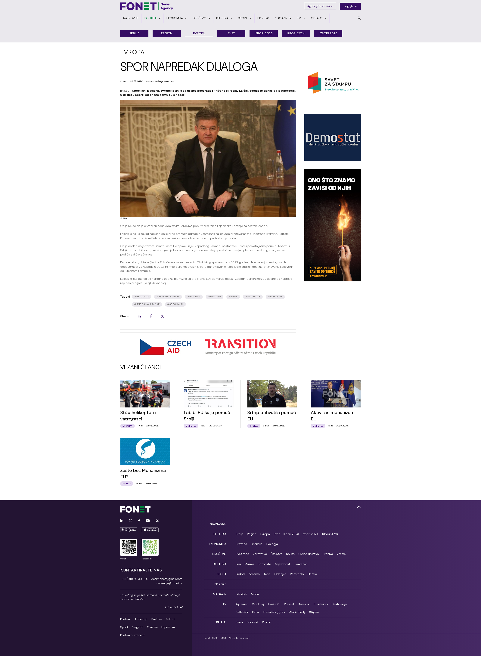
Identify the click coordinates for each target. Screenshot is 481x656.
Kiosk (255, 612)
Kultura (170, 619)
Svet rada (242, 554)
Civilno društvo (308, 554)
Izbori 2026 (328, 33)
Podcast (252, 622)
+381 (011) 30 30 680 (134, 579)
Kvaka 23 (274, 604)
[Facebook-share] (151, 316)
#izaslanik (275, 296)
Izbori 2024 (296, 33)
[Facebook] (139, 520)
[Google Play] (128, 529)
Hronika (328, 554)
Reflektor (242, 612)
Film (238, 564)
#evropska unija (168, 296)
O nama (152, 627)
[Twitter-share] (162, 316)
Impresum (168, 627)
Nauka (290, 554)
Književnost (282, 564)
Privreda (241, 544)
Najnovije (218, 524)
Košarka (254, 574)
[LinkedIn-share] (139, 316)
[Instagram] (130, 520)
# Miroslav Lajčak (147, 304)
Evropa (199, 33)
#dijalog (214, 296)
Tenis (267, 574)
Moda (255, 594)
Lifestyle (241, 594)
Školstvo (276, 554)
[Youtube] (148, 520)
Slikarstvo (300, 564)
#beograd (141, 296)
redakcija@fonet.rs (169, 583)
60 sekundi (320, 604)
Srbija (134, 33)
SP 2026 (220, 584)
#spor (233, 296)
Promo (266, 622)
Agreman (242, 604)
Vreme (341, 554)
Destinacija (339, 604)
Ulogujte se (350, 6)
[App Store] (150, 529)
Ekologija (272, 544)
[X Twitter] (157, 520)
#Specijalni (175, 304)
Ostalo (312, 574)
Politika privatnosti (132, 635)
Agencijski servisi (318, 6)
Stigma (314, 612)
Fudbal (240, 574)
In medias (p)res (274, 612)
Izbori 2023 (264, 33)
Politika (125, 619)
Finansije (256, 544)
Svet (231, 33)
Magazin (137, 627)
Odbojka (280, 574)
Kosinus (304, 604)
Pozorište (264, 564)
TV (224, 604)
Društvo (156, 619)
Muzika (249, 564)
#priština (193, 296)
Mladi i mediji (297, 612)
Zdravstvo (260, 554)
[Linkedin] (121, 520)
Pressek (289, 604)
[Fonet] (146, 6)
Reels (239, 622)
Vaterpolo (297, 574)
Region (166, 33)
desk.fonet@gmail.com (166, 579)
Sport (124, 627)
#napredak (252, 296)
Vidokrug (258, 604)
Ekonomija (140, 619)
